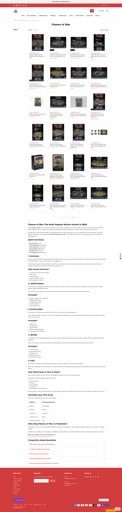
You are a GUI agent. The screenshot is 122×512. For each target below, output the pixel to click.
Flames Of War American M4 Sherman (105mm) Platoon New (99, 85)
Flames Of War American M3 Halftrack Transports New (77, 206)
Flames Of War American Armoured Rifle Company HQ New (36, 56)
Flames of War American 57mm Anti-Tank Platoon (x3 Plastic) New (58, 207)
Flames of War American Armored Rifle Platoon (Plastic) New (99, 176)
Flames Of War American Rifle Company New (57, 85)
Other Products (80, 15)
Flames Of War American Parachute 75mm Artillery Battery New (97, 115)
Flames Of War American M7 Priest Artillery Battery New (77, 55)
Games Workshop (31, 15)
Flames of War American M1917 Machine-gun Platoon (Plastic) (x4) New (77, 176)
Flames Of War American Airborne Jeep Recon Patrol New (37, 85)
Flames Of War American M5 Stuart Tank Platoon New (77, 85)
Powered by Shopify (17, 508)
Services (30, 504)
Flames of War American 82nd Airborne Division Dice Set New (78, 114)
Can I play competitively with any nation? (40, 458)
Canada (104, 5)
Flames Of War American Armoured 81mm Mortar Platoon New (56, 115)
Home (22, 15)
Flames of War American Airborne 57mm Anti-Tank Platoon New (77, 146)
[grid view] (106, 30)
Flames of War (21, 20)
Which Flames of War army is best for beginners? (42, 444)
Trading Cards (62, 15)
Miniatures (53, 15)
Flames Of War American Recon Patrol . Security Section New (58, 55)
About (21, 504)
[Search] (92, 10)
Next (73, 217)
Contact (98, 15)
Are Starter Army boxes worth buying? (40, 449)
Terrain (71, 15)
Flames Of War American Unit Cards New (37, 175)
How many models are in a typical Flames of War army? (44, 463)
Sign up (52, 481)
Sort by (30, 30)
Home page (15, 504)
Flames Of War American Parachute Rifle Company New (57, 145)
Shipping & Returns (38, 504)
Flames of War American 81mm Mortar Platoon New (37, 206)
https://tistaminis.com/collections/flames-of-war (40, 436)
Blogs (44, 504)
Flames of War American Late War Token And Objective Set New (98, 146)
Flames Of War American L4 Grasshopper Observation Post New (98, 56)
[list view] (108, 30)
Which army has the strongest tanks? (39, 454)
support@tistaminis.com (70, 478)
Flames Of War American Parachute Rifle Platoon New (36, 145)
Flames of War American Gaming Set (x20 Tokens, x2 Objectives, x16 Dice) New (57, 176)
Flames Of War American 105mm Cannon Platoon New (98, 206)
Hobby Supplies (43, 15)
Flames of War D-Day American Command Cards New (37, 114)
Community (90, 15)
